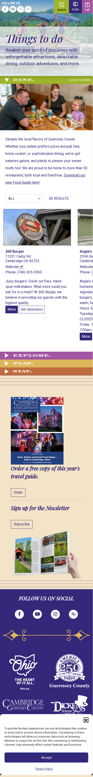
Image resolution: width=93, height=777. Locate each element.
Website (12, 267)
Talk (87, 9)
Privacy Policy (44, 768)
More (11, 309)
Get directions (32, 309)
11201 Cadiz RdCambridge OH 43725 (22, 258)
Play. (23, 363)
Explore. (26, 355)
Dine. (52, 80)
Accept (46, 758)
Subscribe (22, 524)
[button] (86, 719)
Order (75, 9)
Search (61, 9)
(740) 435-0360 (29, 272)
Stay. (20, 371)
